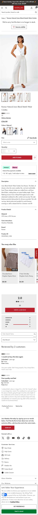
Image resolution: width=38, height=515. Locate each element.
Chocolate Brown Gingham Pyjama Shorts (9, 275)
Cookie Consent (9, 472)
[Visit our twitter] (2, 438)
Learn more (31, 173)
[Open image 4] (27, 97)
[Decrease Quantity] (4, 151)
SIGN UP (8, 428)
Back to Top (19, 406)
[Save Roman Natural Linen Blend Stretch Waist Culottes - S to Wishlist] (14, 27)
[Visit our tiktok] (23, 438)
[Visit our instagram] (8, 438)
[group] (4, 282)
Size (2, 138)
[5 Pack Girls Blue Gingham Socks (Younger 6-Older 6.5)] (27, 259)
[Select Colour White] (21, 131)
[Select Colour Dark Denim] (15, 131)
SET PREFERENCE (19, 506)
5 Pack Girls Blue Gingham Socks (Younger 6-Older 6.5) (26, 275)
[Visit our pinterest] (28, 438)
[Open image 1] (4, 97)
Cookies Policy (14, 502)
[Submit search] (6, 8)
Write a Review (6, 118)
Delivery (6, 458)
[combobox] (19, 142)
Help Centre (7, 451)
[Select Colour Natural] (9, 131)
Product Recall (8, 469)
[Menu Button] (2, 8)
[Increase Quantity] (14, 151)
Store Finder (7, 448)
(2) (2, 115)
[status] (9, 151)
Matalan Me (8, 465)
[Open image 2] (12, 97)
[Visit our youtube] (13, 438)
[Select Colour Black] (4, 131)
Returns (6, 462)
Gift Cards (7, 455)
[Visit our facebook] (18, 438)
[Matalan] (18, 8)
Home (3, 18)
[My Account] (32, 8)
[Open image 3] (20, 97)
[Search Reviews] (35, 334)
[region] (19, 500)
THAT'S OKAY (19, 511)
